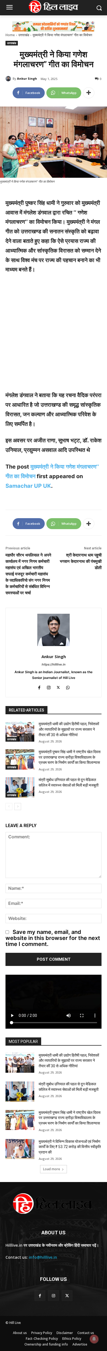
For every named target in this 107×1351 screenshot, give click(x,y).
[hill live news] (53, 6)
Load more (51, 1169)
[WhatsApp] (68, 686)
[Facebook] (39, 686)
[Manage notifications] (94, 1339)
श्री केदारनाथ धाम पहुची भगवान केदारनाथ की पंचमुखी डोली (81, 561)
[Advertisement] (53, 335)
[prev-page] (8, 806)
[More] (88, 92)
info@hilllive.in (43, 1257)
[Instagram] (49, 686)
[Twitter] (58, 686)
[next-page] (17, 806)
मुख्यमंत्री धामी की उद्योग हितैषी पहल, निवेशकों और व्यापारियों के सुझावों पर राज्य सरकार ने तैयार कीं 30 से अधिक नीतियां (69, 729)
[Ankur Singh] (9, 78)
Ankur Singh (27, 78)
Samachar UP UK (28, 486)
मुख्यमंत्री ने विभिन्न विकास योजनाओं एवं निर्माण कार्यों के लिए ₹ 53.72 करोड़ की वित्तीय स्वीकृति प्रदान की (70, 1146)
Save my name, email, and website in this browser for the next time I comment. (52, 938)
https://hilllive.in (54, 664)
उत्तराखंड (23, 35)
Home (10, 35)
